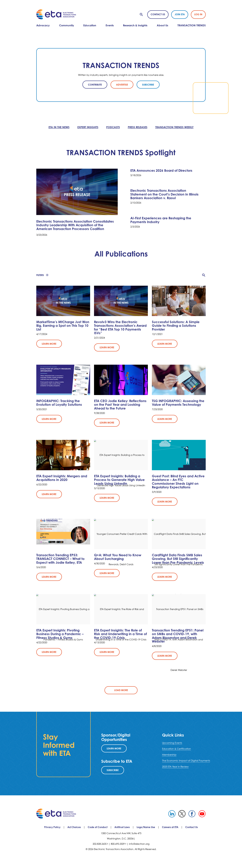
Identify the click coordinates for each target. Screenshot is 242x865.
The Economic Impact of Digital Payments (186, 760)
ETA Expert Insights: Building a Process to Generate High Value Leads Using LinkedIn (119, 479)
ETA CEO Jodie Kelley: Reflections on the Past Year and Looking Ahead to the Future (120, 404)
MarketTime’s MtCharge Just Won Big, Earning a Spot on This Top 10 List (62, 325)
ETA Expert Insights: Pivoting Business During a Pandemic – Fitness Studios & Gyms (60, 634)
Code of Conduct (98, 827)
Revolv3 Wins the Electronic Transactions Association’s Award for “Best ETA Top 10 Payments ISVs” (120, 327)
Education (89, 25)
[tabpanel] (121, 75)
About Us (162, 25)
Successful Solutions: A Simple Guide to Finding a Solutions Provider (176, 325)
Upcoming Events (172, 742)
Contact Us (158, 14)
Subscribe (113, 770)
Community (66, 25)
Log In (198, 14)
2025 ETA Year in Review (175, 766)
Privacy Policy (52, 827)
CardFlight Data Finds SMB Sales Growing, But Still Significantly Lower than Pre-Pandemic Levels (178, 558)
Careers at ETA (170, 827)
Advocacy (43, 25)
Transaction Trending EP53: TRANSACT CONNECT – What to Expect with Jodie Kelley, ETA (60, 558)
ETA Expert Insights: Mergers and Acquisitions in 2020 (61, 478)
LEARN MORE (114, 748)
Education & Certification (176, 748)
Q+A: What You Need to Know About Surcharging (117, 557)
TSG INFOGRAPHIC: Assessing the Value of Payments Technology (178, 403)
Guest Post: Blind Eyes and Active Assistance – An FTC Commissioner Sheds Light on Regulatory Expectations (178, 481)
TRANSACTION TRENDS (191, 25)
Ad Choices (74, 827)
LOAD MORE (121, 690)
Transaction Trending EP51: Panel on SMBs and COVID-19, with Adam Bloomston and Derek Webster (177, 635)
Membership (169, 754)
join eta (180, 14)
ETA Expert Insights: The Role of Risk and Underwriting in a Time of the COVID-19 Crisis (120, 634)
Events (110, 25)
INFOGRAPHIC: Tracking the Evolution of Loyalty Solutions (59, 403)
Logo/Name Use (146, 827)
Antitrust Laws (122, 827)
